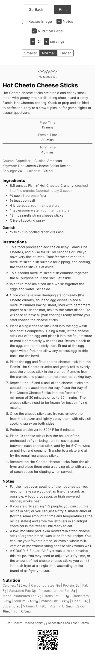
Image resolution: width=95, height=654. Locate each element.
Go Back (36, 9)
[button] (40, 72)
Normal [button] (48, 53)
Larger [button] (65, 53)
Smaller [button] (30, 53)
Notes (68, 21)
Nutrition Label (51, 31)
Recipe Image (40, 21)
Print (62, 9)
